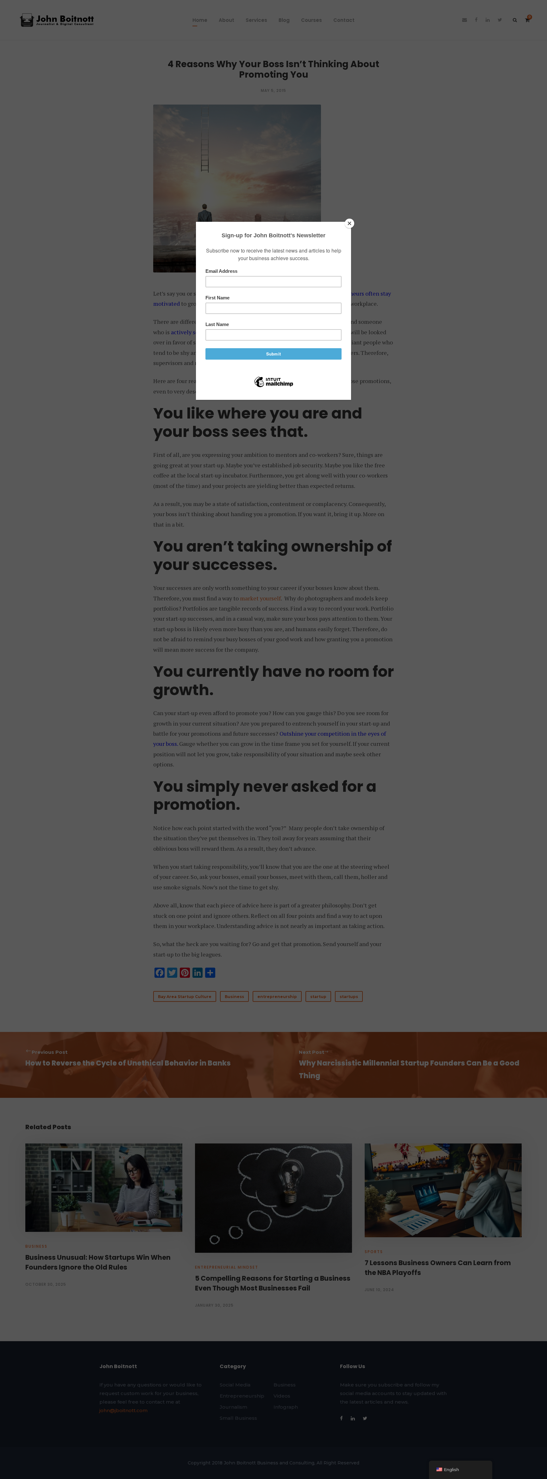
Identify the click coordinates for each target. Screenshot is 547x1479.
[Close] (349, 223)
